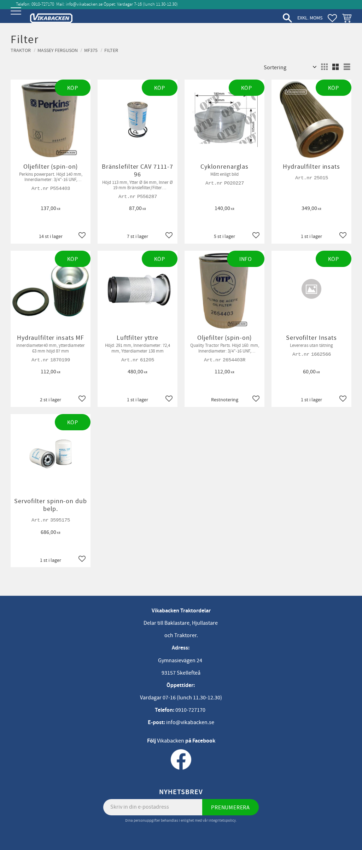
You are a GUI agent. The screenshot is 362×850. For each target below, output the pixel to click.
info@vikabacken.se (84, 4)
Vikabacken (170, 740)
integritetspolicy (222, 820)
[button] (17, 17)
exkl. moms (309, 17)
